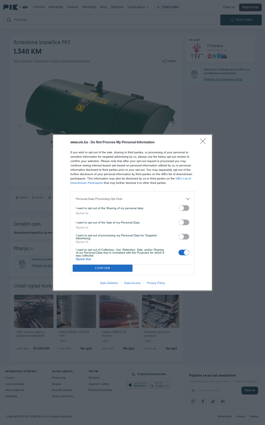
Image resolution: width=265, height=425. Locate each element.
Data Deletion (109, 283)
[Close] (204, 142)
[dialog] (132, 212)
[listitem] (132, 199)
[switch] (183, 208)
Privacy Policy (156, 283)
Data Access (132, 283)
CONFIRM (102, 268)
